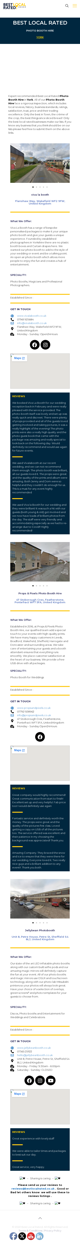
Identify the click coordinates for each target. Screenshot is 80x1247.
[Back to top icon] (40, 1218)
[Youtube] (51, 1080)
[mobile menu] (74, 6)
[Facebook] (35, 345)
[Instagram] (45, 345)
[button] (14, 163)
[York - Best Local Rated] (14, 6)
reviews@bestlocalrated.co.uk (33, 1188)
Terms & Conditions (30, 1230)
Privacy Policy (52, 1230)
